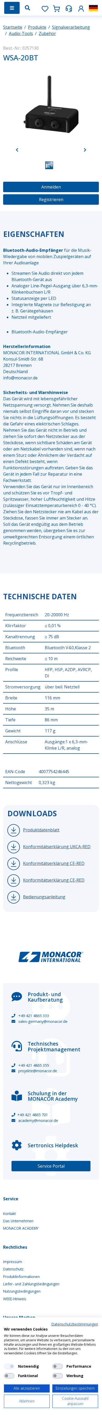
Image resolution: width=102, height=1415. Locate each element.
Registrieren (51, 199)
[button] (81, 7)
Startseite (12, 27)
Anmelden (51, 187)
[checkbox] (9, 1366)
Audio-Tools (21, 33)
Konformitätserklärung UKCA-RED (56, 846)
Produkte (37, 27)
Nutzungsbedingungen (22, 1291)
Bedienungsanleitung (44, 897)
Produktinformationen (21, 1276)
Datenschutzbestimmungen (74, 1324)
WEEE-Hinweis (14, 1298)
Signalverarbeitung (71, 27)
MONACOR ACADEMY (20, 1228)
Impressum (12, 1261)
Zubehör (47, 33)
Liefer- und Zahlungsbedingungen (31, 1283)
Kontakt (9, 1213)
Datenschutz (13, 1268)
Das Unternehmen (18, 1220)
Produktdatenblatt (41, 830)
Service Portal (51, 1166)
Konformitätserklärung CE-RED (53, 863)
